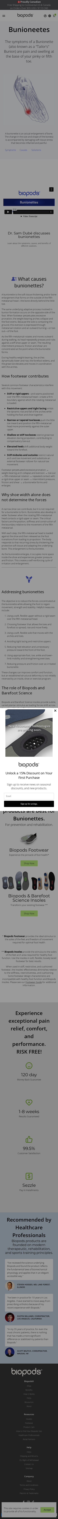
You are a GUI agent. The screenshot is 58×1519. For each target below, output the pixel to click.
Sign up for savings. (29, 804)
